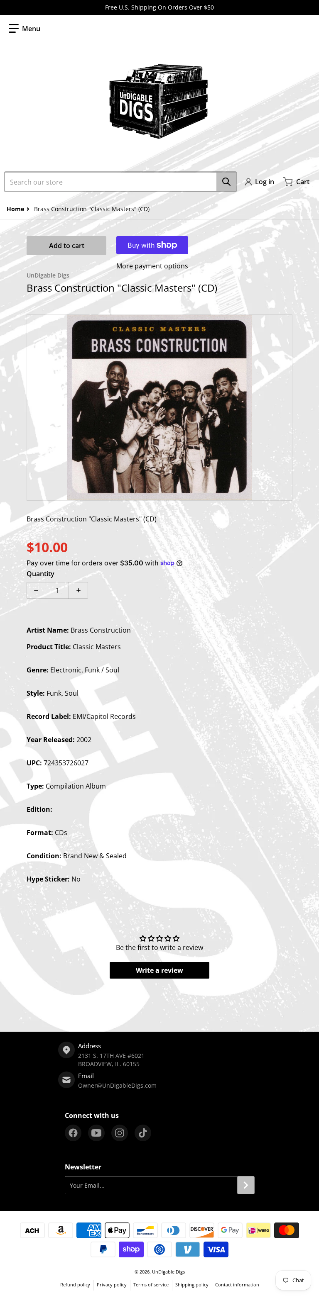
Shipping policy (192, 1284)
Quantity (40, 573)
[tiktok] (143, 1133)
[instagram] (119, 1133)
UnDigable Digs (168, 1272)
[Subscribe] (246, 1185)
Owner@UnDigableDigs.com (117, 1085)
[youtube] (96, 1133)
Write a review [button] (159, 970)
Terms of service (151, 1284)
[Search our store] (226, 182)
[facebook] (73, 1133)
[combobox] (120, 182)
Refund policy (75, 1284)
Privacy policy (112, 1284)
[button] (24, 28)
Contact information (237, 1284)
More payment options (152, 265)
